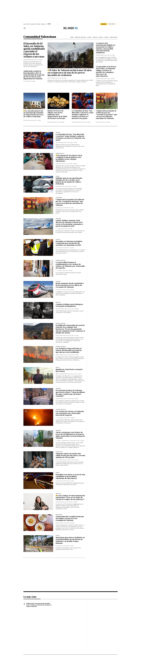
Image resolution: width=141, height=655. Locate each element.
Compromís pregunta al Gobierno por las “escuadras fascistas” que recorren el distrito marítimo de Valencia (106, 114)
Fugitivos (58, 239)
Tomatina (58, 132)
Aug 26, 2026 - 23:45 (35, 120)
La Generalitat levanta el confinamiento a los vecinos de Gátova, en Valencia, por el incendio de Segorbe (70, 265)
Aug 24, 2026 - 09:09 (68, 289)
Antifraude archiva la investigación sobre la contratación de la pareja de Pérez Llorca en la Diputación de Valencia (33, 75)
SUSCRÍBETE (103, 24)
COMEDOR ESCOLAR (60, 153)
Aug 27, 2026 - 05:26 (59, 122)
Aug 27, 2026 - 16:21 (109, 78)
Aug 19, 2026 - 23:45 (72, 502)
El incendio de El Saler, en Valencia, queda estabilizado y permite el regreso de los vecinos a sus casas (34, 50)
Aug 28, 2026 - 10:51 (30, 81)
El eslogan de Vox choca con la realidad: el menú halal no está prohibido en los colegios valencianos (69, 158)
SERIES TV (58, 367)
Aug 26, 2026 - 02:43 (71, 186)
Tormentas (58, 388)
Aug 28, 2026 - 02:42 (37, 59)
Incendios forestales (61, 260)
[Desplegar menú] (24, 28)
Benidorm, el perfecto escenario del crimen (69, 370)
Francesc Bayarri (60, 308)
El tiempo (106, 37)
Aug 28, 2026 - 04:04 (109, 55)
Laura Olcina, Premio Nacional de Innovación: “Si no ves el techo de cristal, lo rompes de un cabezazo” (70, 497)
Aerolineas (58, 218)
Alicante (89, 37)
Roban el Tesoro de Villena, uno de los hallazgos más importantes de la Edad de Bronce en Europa (57, 114)
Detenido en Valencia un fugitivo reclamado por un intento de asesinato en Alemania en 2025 (69, 243)
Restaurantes (59, 514)
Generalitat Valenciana (80, 37)
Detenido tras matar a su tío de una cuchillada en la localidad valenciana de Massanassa (70, 476)
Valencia (101, 37)
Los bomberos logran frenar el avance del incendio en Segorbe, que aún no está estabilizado (69, 350)
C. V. (56, 228)
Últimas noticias (113, 37)
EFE (59, 417)
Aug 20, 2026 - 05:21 (73, 460)
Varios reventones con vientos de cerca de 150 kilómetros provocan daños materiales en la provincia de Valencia (70, 435)
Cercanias (58, 281)
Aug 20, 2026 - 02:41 (68, 480)
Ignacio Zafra (26, 120)
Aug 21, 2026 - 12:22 (73, 398)
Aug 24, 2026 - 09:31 (67, 270)
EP (23, 81)
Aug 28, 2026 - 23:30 (61, 78)
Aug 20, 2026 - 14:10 (79, 440)
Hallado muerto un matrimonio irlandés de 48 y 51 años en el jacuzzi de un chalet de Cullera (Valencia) (69, 181)
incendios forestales (61, 323)
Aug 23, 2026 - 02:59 (73, 308)
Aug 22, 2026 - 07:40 (73, 354)
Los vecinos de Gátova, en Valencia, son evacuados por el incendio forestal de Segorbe (70, 413)
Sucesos (57, 472)
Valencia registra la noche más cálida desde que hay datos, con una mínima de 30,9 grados (70, 455)
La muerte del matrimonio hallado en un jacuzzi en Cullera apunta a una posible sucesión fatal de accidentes (105, 48)
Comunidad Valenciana (39, 36)
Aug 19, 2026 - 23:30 (69, 522)
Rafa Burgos (50, 122)
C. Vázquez (58, 440)
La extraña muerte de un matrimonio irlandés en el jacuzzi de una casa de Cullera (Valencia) (33, 113)
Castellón (94, 37)
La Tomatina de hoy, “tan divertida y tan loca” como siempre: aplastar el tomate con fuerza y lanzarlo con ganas (82, 114)
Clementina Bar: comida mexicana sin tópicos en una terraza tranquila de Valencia (70, 518)
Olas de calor (59, 451)
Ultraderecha (59, 197)
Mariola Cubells (59, 522)
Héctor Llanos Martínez (61, 373)
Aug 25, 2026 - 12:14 (105, 122)
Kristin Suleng (59, 502)
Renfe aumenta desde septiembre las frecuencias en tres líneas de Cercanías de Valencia (70, 285)
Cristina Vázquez (27, 59)
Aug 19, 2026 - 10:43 (68, 545)
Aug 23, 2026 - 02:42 (73, 335)
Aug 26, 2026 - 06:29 (72, 163)
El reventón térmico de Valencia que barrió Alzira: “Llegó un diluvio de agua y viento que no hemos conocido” (70, 393)
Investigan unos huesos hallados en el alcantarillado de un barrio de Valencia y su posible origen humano (70, 540)
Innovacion (58, 493)
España (72, 37)
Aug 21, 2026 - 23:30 (76, 373)
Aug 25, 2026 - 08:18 (67, 228)
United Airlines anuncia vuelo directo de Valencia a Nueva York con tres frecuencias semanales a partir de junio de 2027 (69, 223)
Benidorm (58, 302)
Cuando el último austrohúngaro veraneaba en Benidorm (69, 305)
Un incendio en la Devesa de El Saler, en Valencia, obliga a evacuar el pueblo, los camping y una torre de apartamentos (106, 71)
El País (97, 122)
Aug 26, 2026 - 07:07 (85, 122)
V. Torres (63, 440)
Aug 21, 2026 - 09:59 (69, 417)
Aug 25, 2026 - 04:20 (68, 247)
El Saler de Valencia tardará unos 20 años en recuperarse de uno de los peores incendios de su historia (70, 72)
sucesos (57, 176)
